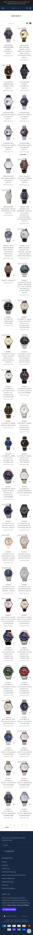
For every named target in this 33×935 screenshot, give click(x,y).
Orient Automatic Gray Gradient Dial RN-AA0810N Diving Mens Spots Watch (24, 357)
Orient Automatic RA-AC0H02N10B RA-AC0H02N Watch (24, 524)
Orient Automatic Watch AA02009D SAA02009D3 (8, 751)
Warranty (5, 885)
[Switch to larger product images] (27, 23)
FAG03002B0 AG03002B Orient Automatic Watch (24, 146)
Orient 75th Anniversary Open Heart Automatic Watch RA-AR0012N (8, 251)
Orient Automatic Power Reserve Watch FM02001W (24, 489)
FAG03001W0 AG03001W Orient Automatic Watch (8, 146)
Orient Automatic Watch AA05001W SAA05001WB (24, 751)
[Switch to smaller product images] (30, 23)
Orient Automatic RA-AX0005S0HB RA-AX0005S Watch (24, 587)
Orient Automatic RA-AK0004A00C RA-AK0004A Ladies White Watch (8, 556)
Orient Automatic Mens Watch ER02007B (8, 423)
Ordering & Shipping (9, 872)
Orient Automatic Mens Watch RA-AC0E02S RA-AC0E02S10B (24, 425)
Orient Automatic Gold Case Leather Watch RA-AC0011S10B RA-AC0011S (8, 357)
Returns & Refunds (8, 878)
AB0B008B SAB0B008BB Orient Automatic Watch (8, 49)
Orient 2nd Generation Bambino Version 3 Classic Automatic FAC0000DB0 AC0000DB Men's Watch (24, 214)
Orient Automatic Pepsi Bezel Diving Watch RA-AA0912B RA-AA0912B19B (8, 492)
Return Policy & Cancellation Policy (14, 875)
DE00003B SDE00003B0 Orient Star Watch (8, 85)
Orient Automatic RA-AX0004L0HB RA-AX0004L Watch (8, 587)
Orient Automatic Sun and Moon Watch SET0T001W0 (8, 720)
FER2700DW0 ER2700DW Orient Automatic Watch (8, 179)
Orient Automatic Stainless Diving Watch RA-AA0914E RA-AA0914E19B (8, 688)
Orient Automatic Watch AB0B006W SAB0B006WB (24, 812)
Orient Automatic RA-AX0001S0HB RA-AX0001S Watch (24, 555)
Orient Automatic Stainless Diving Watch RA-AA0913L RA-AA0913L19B (24, 653)
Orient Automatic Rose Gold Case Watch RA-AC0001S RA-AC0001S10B (8, 619)
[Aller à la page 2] (26, 825)
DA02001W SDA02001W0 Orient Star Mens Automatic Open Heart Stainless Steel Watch (24, 51)
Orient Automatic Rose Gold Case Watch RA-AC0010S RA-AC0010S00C (24, 619)
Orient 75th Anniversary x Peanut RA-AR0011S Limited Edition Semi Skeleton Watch (24, 251)
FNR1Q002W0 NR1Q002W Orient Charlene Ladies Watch (8, 210)
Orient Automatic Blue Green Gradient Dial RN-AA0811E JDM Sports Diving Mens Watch (24, 286)
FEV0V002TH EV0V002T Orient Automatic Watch (24, 179)
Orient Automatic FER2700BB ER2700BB (8, 320)
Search (4, 862)
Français (24, 916)
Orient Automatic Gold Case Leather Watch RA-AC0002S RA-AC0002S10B (24, 322)
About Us (5, 865)
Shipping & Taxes (8, 882)
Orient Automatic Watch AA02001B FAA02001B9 (24, 720)
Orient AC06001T (8, 280)
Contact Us (5, 868)
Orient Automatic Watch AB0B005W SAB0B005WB (24, 781)
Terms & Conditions (8, 888)
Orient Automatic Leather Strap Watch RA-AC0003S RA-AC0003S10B (8, 391)
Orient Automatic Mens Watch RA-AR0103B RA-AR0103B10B (24, 458)
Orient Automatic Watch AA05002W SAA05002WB (8, 781)
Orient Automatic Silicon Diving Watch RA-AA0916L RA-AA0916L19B (8, 653)
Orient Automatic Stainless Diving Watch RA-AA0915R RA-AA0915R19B (24, 688)
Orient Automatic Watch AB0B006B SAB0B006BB (8, 812)
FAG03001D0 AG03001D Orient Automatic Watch (24, 115)
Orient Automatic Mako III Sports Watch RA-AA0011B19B (24, 389)
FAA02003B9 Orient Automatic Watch (25, 85)
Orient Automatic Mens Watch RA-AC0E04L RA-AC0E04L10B (8, 458)
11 (22, 825)
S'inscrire (9, 851)
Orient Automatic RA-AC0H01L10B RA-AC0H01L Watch (8, 524)
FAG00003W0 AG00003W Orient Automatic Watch (8, 115)
